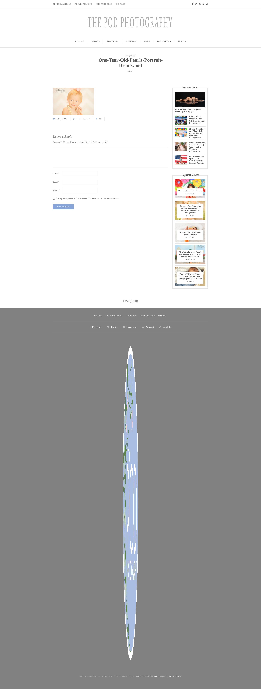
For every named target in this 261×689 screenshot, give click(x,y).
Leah (130, 71)
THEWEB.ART (175, 676)
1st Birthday (131, 41)
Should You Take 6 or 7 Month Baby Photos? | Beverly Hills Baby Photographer (197, 133)
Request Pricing (83, 4)
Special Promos (164, 41)
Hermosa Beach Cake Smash (190, 191)
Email (56, 182)
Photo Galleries (62, 4)
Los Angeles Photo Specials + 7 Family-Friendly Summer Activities (196, 159)
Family (147, 41)
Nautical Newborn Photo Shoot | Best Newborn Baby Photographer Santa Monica (190, 276)
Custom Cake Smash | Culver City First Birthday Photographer (197, 120)
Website (56, 191)
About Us (182, 41)
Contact (120, 4)
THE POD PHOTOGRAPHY (147, 676)
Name (56, 173)
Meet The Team (104, 4)
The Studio (131, 315)
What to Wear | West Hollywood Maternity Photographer (188, 110)
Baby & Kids (190, 237)
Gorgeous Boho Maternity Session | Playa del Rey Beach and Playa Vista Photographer (190, 209)
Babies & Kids (113, 41)
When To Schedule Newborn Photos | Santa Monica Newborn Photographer (197, 147)
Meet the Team (147, 315)
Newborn (95, 41)
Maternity (80, 41)
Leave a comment (83, 119)
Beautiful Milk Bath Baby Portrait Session (190, 233)
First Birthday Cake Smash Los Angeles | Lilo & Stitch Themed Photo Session (190, 254)
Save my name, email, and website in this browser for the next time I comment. (88, 198)
